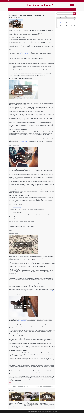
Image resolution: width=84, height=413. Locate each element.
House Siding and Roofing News (42, 5)
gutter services (36, 340)
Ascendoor (48, 411)
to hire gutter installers (22, 320)
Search (74, 13)
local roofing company (24, 141)
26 (63, 25)
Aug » (67, 29)
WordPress (55, 411)
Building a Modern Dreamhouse (30, 402)
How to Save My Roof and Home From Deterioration (46, 403)
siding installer (30, 124)
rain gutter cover (12, 367)
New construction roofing (17, 207)
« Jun (65, 29)
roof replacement (32, 264)
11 (60, 22)
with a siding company (24, 53)
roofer (39, 171)
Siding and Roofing (17, 17)
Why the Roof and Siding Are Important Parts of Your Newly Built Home (16, 403)
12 (63, 22)
